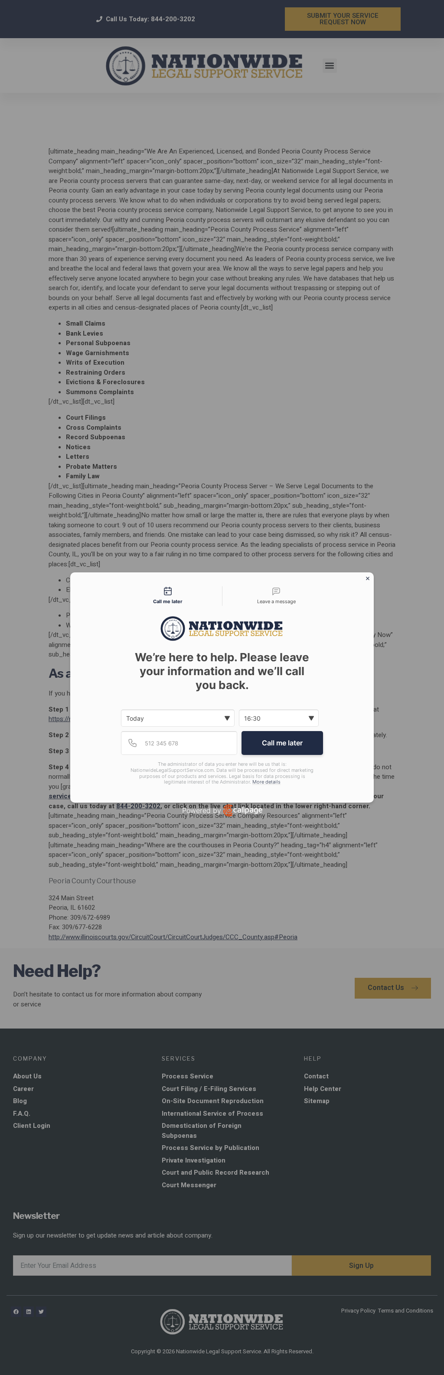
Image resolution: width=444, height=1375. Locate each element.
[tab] (168, 596)
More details (266, 782)
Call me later (282, 742)
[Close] (368, 578)
